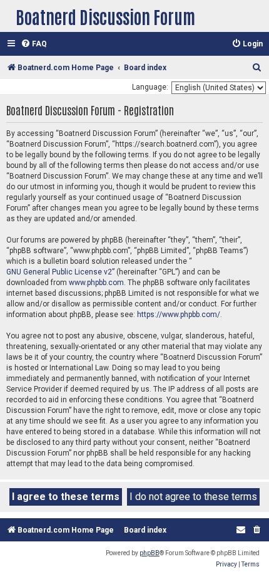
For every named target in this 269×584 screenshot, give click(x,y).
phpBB (150, 553)
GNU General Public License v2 (59, 272)
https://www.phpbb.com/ (178, 314)
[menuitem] (34, 44)
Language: (150, 87)
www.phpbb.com (96, 282)
